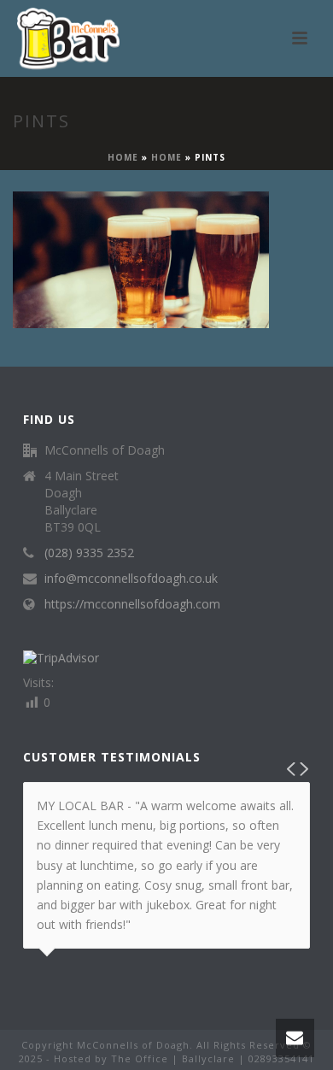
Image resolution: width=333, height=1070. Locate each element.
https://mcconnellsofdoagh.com (132, 604)
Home (123, 157)
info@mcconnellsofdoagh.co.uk (131, 578)
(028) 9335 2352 (89, 553)
